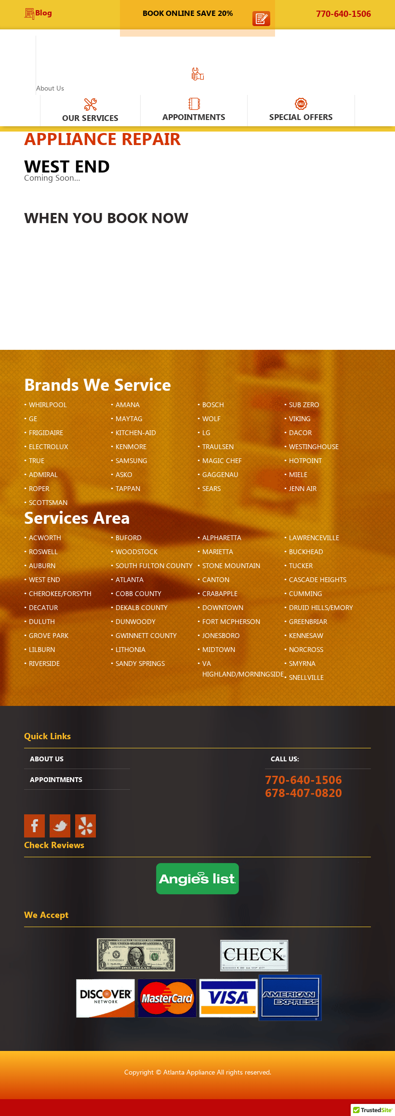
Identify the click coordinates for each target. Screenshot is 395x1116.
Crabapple (219, 594)
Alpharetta (221, 538)
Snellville (306, 678)
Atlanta (130, 580)
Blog (43, 13)
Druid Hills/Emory (321, 608)
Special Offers (301, 117)
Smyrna (302, 664)
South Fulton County (154, 566)
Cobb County (138, 594)
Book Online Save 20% (188, 13)
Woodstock (137, 552)
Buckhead (306, 552)
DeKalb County (142, 608)
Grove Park (48, 636)
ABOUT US (47, 759)
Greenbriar (308, 622)
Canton (215, 580)
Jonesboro (221, 636)
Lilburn (42, 650)
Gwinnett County (146, 636)
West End (44, 580)
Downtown (222, 608)
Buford (129, 538)
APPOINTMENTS (193, 117)
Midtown (218, 650)
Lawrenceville (314, 538)
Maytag (129, 419)
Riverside (44, 664)
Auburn (42, 566)
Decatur (43, 608)
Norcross (306, 650)
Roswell (43, 552)
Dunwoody (136, 622)
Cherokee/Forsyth (60, 594)
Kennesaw (306, 636)
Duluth (42, 622)
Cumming (305, 594)
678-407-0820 (303, 793)
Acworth (45, 538)
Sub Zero (304, 405)
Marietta (217, 552)
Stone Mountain (231, 566)
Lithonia (130, 650)
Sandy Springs (140, 664)
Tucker (301, 566)
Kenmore (131, 447)
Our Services (90, 118)
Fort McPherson (231, 622)
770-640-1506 (343, 14)
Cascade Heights (317, 580)
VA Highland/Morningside (243, 669)
